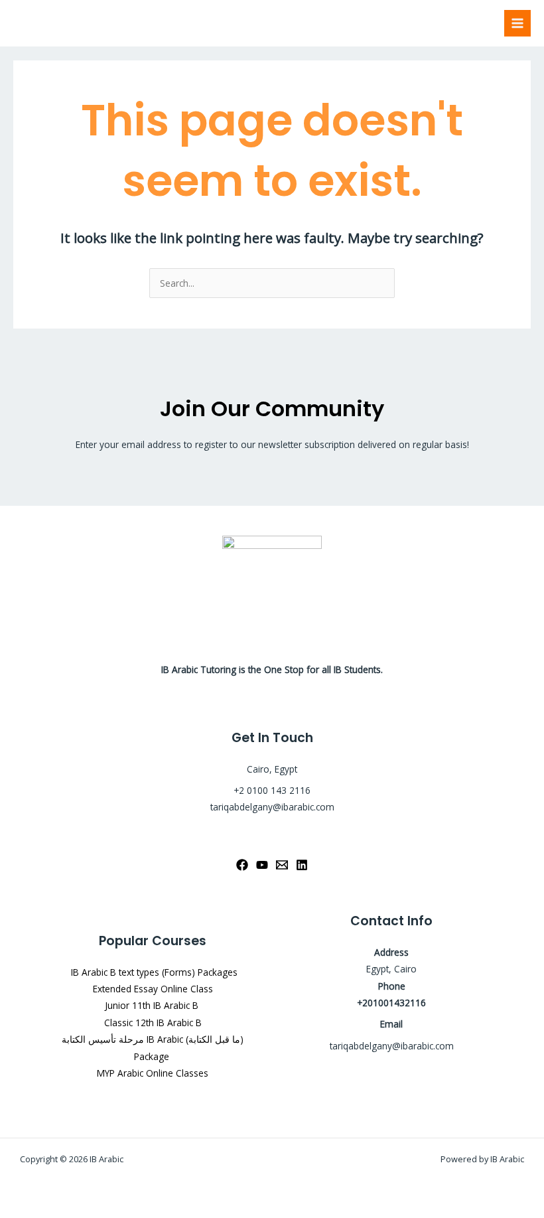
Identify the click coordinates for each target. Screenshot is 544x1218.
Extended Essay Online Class (153, 988)
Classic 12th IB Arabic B (153, 1022)
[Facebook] (242, 865)
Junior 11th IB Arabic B (153, 1005)
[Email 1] (282, 865)
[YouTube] (262, 865)
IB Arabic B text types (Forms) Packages (153, 972)
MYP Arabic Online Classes (152, 1073)
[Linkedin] (302, 865)
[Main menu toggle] (517, 23)
